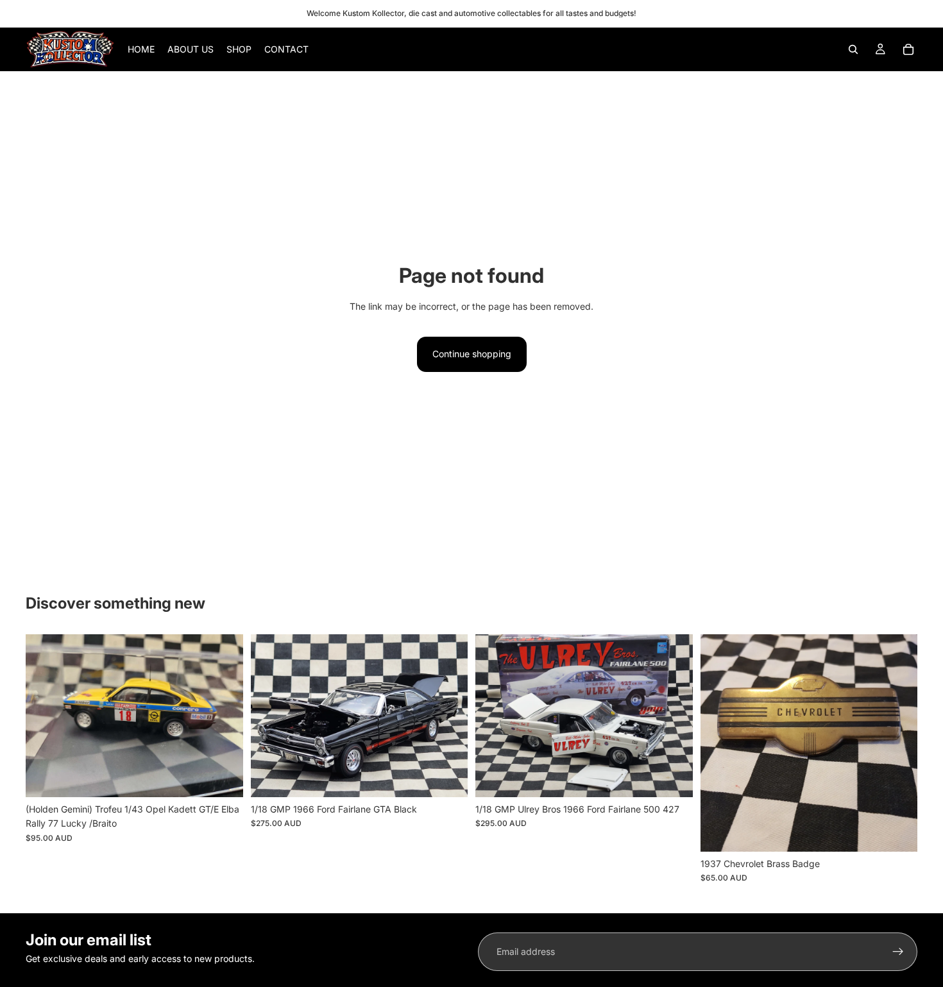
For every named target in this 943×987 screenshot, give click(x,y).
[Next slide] (224, 716)
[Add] (223, 777)
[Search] (853, 49)
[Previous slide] (45, 716)
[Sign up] (898, 951)
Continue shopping (471, 353)
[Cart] (908, 49)
